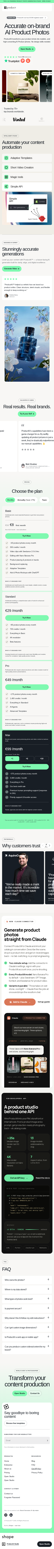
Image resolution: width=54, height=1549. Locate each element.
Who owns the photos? (15, 1280)
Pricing (7, 1472)
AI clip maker (35, 1510)
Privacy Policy (36, 1472)
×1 (12, 759)
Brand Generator (25, 1510)
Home (6, 1461)
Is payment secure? (13, 1308)
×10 (41, 759)
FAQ (33, 1465)
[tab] (27, 158)
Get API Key (36, 1469)
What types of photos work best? (19, 1299)
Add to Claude (22, 1002)
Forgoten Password (12, 1497)
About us (7, 1469)
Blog (33, 1461)
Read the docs (43, 1177)
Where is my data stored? (16, 1289)
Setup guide (44, 1001)
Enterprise (8, 1465)
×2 (27, 759)
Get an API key (19, 1177)
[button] (48, 8)
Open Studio (46, 1)
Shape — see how (14, 1525)
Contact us (8, 1494)
